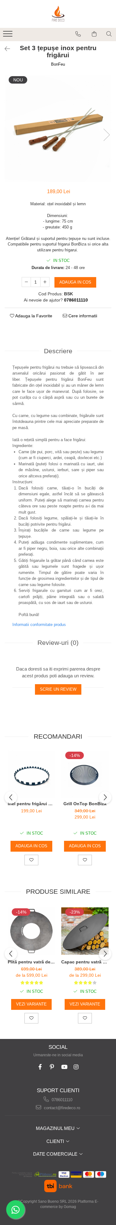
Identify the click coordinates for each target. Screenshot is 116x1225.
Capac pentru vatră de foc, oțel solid (85, 961)
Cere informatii (82, 315)
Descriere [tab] (58, 350)
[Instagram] (76, 1067)
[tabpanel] (58, 128)
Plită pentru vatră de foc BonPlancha (31, 961)
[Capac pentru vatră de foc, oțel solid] (85, 931)
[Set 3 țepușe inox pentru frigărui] (58, 128)
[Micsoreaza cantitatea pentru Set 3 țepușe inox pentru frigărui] (26, 282)
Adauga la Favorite (33, 315)
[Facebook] (40, 1067)
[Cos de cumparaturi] (94, 34)
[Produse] (8, 35)
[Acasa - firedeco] (58, 14)
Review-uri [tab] (58, 642)
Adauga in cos (75, 282)
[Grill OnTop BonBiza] (85, 774)
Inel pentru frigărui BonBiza (31, 803)
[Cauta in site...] (109, 34)
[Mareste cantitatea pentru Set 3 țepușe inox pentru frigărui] (44, 282)
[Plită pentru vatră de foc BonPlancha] (31, 931)
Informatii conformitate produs (39, 624)
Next (106, 134)
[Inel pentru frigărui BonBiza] (31, 774)
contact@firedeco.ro (61, 1108)
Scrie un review (58, 689)
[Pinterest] (52, 1067)
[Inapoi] (4, 49)
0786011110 (61, 1099)
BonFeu (58, 64)
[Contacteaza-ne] (78, 34)
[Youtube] (64, 1067)
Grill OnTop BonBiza (84, 803)
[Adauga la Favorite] (31, 860)
